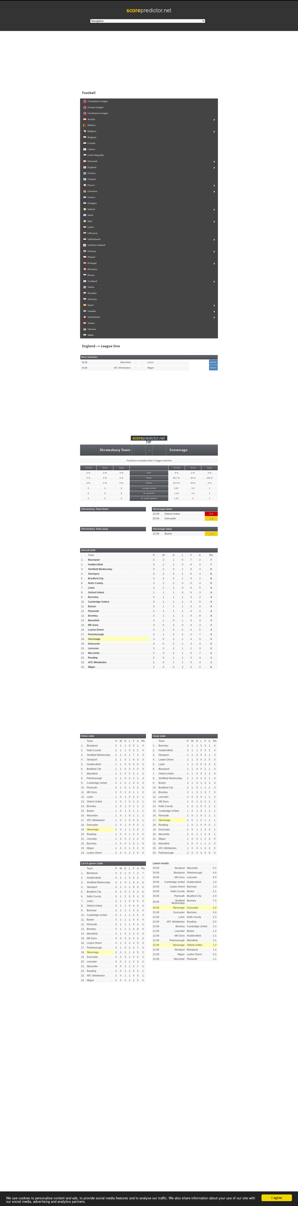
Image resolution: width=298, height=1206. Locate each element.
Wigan (91, 667)
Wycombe (94, 653)
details (213, 362)
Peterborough (96, 634)
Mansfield (93, 620)
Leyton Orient (96, 629)
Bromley (93, 615)
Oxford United (96, 592)
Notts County (95, 583)
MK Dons (93, 625)
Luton (91, 587)
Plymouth (93, 611)
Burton (92, 606)
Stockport (93, 573)
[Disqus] (149, 1041)
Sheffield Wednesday (100, 569)
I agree (276, 1198)
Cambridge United (98, 601)
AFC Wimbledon (97, 662)
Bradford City (96, 578)
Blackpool (94, 559)
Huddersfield (95, 564)
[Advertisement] (175, 59)
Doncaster (94, 643)
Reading (93, 657)
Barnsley (93, 597)
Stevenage (178, 450)
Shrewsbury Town (115, 450)
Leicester (93, 648)
